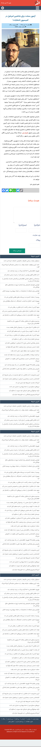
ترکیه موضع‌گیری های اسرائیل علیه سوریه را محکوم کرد (24, 390)
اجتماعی (23, 719)
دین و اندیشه (10, 719)
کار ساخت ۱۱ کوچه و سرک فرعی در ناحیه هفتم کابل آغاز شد (23, 331)
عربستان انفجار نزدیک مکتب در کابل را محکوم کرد (25, 339)
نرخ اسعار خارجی (20, 721)
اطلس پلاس (11, 721)
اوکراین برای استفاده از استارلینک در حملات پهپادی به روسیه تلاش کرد (20, 292)
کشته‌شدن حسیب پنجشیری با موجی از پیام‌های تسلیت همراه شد (20, 379)
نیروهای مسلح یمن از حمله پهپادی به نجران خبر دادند (24, 387)
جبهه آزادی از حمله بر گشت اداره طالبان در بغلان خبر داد (23, 307)
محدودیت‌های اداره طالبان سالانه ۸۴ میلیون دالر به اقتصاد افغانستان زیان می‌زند (23, 322)
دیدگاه (4, 719)
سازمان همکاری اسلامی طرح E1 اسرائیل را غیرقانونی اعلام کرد (22, 343)
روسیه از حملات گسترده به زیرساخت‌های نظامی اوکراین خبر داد (21, 297)
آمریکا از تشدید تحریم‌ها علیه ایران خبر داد (27, 383)
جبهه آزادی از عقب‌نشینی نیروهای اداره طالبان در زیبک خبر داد (22, 335)
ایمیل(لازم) (23, 225)
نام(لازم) (37, 225)
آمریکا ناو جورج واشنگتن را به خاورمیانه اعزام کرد (25, 394)
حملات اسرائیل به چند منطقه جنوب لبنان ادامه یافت (25, 351)
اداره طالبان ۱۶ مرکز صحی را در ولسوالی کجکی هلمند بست (22, 327)
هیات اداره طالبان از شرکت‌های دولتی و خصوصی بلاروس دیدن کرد (20, 311)
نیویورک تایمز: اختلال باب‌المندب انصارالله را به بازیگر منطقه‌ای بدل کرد (21, 302)
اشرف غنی (25, 133)
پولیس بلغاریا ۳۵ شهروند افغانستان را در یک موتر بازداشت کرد (22, 365)
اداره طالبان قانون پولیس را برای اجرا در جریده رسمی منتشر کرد (21, 275)
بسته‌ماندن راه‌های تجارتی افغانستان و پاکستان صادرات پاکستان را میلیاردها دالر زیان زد (20, 280)
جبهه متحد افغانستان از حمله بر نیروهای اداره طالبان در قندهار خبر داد (21, 316)
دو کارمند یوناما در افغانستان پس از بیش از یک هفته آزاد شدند (21, 355)
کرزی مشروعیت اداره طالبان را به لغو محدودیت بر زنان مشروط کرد (20, 375)
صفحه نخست (35, 719)
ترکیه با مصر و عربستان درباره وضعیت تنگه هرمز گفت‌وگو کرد (22, 347)
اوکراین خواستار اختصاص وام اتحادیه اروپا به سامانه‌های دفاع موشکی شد (22, 286)
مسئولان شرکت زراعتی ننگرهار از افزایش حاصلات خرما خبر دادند (21, 261)
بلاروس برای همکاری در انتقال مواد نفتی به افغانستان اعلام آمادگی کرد (20, 370)
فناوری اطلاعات (29, 721)
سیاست (28, 719)
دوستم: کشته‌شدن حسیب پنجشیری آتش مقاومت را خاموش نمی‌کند (22, 360)
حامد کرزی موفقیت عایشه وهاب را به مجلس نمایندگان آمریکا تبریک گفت (20, 266)
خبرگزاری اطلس (37, 3)
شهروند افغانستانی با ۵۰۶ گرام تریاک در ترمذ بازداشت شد (23, 271)
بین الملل (17, 719)
